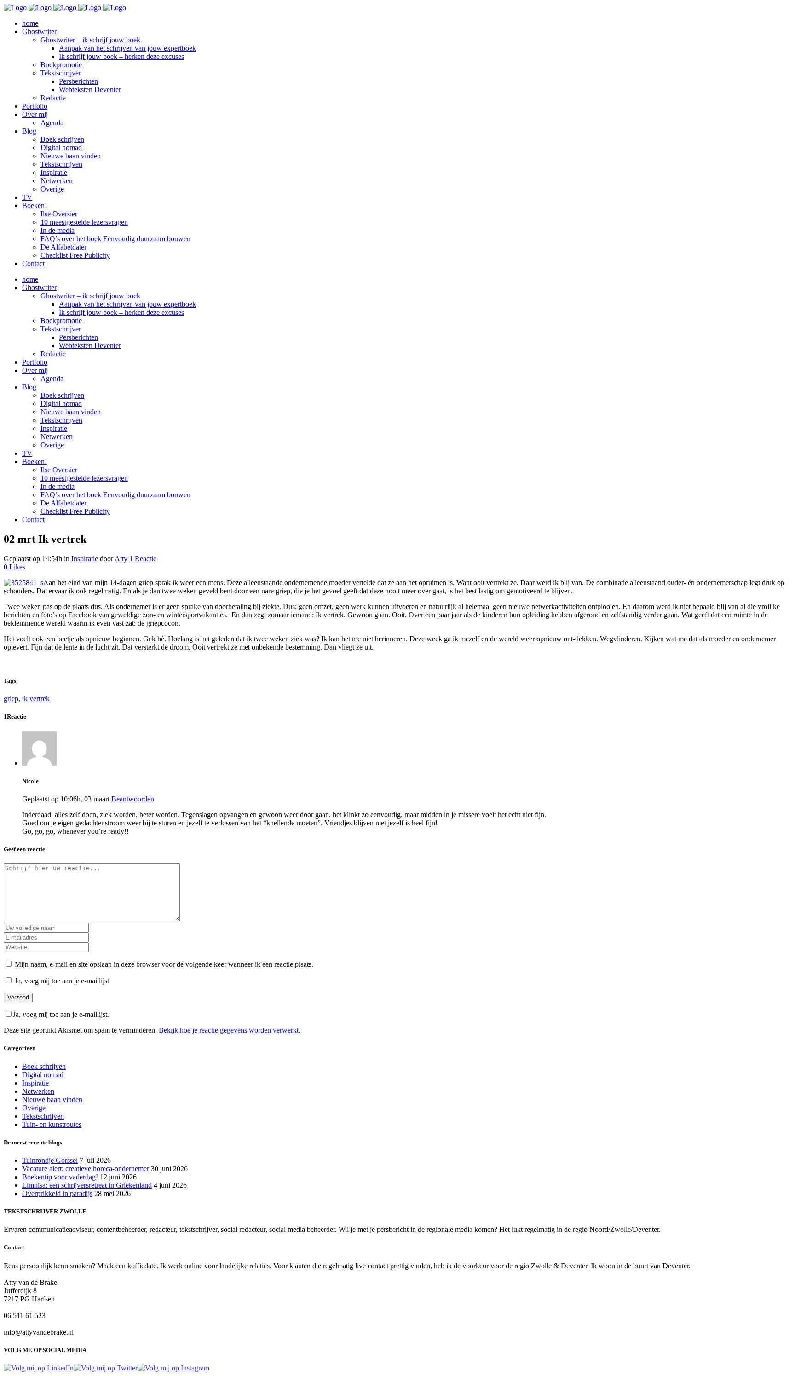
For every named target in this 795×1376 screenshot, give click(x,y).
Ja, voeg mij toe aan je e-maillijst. (61, 1014)
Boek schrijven (44, 1066)
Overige (34, 1108)
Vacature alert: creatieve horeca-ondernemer (85, 1169)
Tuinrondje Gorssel (50, 1160)
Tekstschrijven (43, 1116)
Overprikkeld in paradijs (57, 1193)
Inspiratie (84, 559)
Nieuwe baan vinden (52, 1099)
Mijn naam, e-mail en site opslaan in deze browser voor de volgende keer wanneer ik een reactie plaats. (164, 964)
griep (11, 699)
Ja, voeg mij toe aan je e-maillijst (61, 981)
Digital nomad (42, 1075)
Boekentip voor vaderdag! (60, 1177)
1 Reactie (142, 559)
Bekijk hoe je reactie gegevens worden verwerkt (229, 1030)
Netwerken (38, 1091)
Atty (121, 559)
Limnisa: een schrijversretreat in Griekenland (87, 1185)
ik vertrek (36, 699)
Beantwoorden (132, 799)
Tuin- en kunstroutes (51, 1124)
